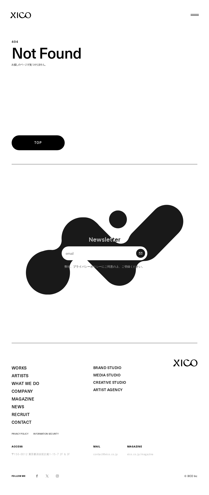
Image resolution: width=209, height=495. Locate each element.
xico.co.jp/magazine (140, 454)
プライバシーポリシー (87, 266)
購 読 (140, 253)
